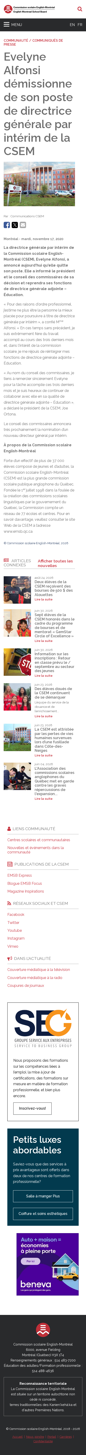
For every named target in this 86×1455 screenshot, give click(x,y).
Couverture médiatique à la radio (34, 978)
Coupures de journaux (25, 986)
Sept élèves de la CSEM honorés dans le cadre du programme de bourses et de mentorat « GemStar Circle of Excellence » (55, 625)
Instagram (16, 938)
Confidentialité (43, 1441)
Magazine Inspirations (25, 891)
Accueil (17, 1436)
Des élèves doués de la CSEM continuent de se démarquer (53, 693)
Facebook (15, 915)
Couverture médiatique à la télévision (38, 970)
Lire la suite (44, 599)
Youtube (14, 931)
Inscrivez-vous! (32, 1108)
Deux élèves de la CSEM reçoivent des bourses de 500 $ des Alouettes (54, 588)
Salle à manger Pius (43, 1196)
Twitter (13, 923)
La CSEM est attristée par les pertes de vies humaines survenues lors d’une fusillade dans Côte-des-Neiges (54, 740)
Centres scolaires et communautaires (38, 840)
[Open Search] (80, 9)
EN (72, 25)
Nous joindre (35, 1436)
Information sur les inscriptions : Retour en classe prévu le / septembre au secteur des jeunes (54, 662)
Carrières (66, 1436)
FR (80, 25)
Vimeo (12, 946)
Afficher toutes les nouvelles (55, 563)
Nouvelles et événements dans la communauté (35, 850)
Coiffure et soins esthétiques (43, 1213)
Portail (51, 1436)
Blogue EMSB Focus (24, 884)
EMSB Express (19, 875)
